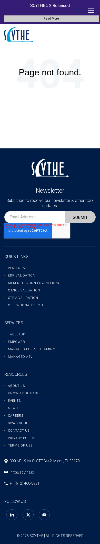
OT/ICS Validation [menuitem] (24, 290)
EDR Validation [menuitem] (21, 275)
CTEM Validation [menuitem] (23, 298)
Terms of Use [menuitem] (20, 445)
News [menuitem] (13, 408)
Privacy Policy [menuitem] (21, 438)
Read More (51, 18)
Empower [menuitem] (16, 342)
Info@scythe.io (22, 472)
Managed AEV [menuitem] (20, 357)
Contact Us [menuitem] (18, 430)
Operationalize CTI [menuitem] (25, 305)
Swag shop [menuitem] (18, 423)
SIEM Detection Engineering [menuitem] (34, 283)
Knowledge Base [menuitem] (23, 393)
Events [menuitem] (14, 401)
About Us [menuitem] (16, 386)
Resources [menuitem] (15, 374)
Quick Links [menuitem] (16, 256)
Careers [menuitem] (15, 415)
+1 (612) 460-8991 (24, 483)
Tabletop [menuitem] (16, 334)
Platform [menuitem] (17, 268)
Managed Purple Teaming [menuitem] (31, 349)
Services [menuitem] (13, 322)
